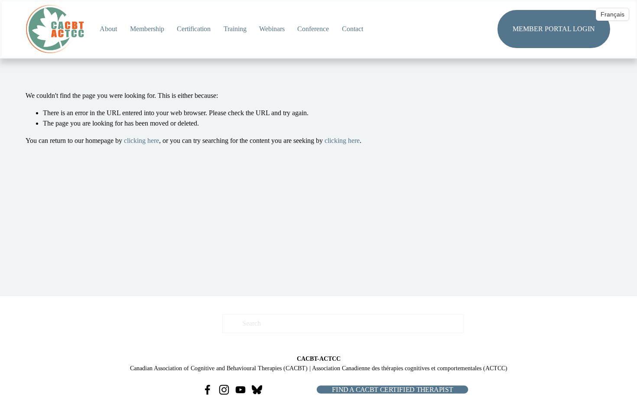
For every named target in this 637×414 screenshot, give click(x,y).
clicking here (141, 140)
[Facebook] (207, 390)
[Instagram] (224, 390)
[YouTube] (240, 390)
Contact (352, 28)
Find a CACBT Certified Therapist (392, 390)
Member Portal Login (554, 28)
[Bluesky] (257, 390)
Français (612, 14)
